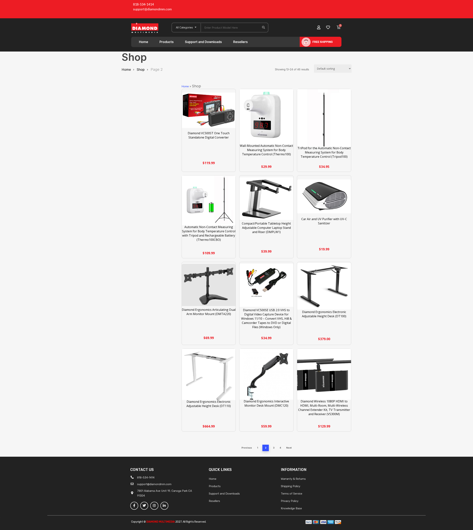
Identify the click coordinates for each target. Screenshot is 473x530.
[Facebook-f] (134, 506)
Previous (246, 447)
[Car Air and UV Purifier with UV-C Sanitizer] (324, 196)
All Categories (184, 27)
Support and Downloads (203, 42)
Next (289, 447)
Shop (141, 69)
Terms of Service (291, 493)
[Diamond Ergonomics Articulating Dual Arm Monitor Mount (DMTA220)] (209, 285)
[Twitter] (144, 506)
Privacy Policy (289, 501)
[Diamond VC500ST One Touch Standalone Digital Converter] (209, 110)
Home (143, 42)
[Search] (263, 27)
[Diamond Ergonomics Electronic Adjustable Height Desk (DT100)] (324, 286)
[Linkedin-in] (164, 506)
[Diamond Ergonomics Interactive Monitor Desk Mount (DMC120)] (266, 376)
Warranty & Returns (293, 479)
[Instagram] (154, 506)
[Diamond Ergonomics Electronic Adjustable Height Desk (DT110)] (209, 376)
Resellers (240, 42)
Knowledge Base (291, 508)
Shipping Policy (290, 486)
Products (166, 42)
